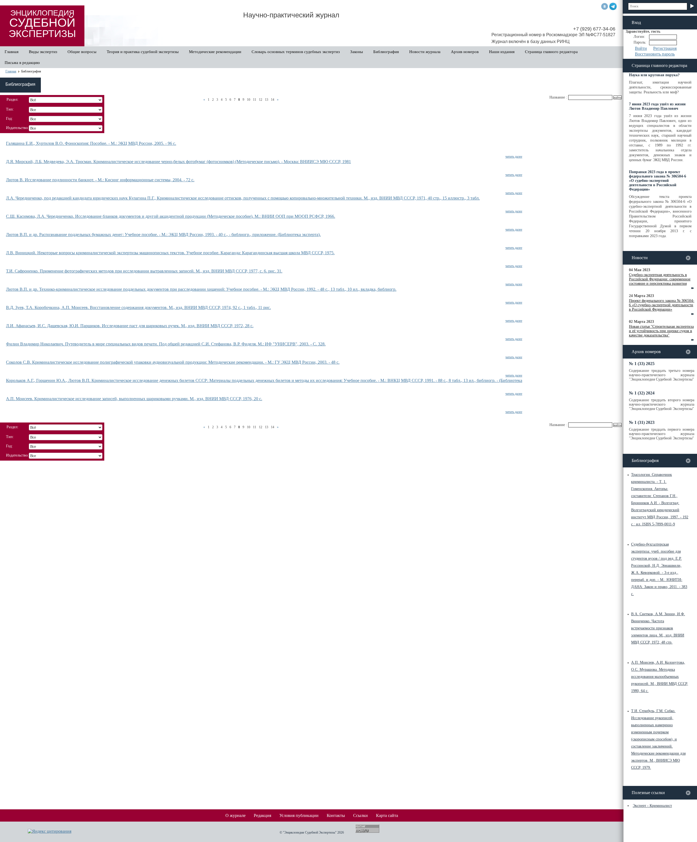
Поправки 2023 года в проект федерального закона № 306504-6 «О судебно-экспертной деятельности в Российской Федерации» (657, 180)
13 (266, 100)
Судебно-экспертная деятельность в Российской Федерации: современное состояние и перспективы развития (659, 279)
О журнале (235, 815)
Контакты (336, 815)
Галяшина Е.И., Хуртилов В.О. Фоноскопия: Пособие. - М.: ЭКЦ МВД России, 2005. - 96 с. (91, 143)
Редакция (262, 815)
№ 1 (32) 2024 (642, 393)
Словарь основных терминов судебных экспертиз (296, 52)
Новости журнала (425, 52)
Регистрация (665, 48)
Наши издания (502, 52)
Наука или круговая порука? (654, 75)
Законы (356, 52)
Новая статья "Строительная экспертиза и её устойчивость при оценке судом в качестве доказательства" (661, 330)
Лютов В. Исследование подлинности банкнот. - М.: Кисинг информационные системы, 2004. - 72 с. (100, 179)
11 (254, 100)
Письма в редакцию (22, 62)
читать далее (513, 156)
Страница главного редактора (551, 52)
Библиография (386, 52)
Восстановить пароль (655, 54)
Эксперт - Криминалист (652, 806)
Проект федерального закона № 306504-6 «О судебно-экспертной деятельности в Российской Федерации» (661, 305)
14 (272, 100)
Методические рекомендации (215, 52)
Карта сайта (387, 815)
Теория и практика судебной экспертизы (143, 52)
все (688, 258)
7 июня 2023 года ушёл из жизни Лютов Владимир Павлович (657, 106)
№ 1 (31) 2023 (642, 422)
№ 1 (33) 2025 (642, 363)
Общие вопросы (82, 52)
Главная (12, 52)
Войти (641, 48)
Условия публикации (299, 815)
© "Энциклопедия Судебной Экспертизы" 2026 (312, 832)
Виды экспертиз (43, 52)
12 (260, 100)
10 (248, 100)
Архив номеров (465, 52)
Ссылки (360, 815)
